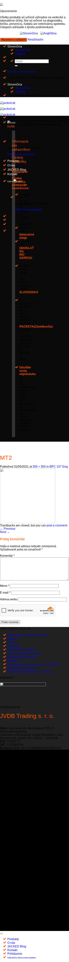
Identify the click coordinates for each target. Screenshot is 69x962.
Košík (11, 642)
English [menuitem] (20, 53)
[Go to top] (1, 933)
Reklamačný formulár (21, 668)
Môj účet (12, 638)
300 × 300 (39, 466)
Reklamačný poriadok (21, 657)
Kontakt (12, 950)
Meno (4, 585)
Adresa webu (8, 599)
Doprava (13, 660)
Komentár (7, 555)
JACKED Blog (16, 169)
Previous (7, 528)
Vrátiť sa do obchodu (20, 154)
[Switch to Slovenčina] (29, 33)
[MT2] (27, 522)
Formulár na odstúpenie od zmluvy (29, 671)
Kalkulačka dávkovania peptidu (27, 635)
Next (5, 531)
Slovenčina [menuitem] (22, 50)
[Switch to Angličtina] (48, 33)
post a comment (57, 525)
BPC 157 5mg (58, 466)
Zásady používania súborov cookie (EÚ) (33, 664)
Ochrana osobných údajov (24, 653)
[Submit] (16, 65)
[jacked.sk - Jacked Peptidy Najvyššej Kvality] (7, 108)
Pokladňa (13, 646)
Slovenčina (15, 46)
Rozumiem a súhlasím (13, 39)
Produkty (13, 939)
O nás (11, 165)
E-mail (5, 592)
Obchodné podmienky (21, 649)
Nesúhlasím (35, 39)
